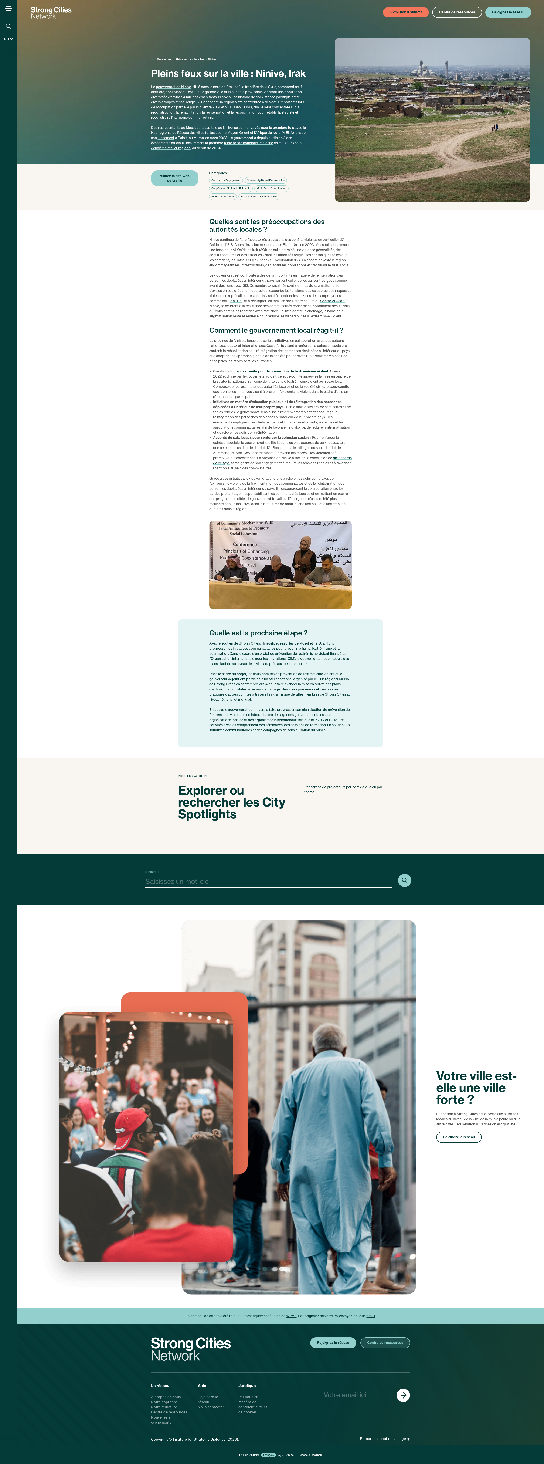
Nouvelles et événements (161, 1419)
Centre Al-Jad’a (332, 301)
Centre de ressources (169, 1412)
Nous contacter (211, 1407)
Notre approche (164, 1402)
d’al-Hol (236, 301)
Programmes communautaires (259, 196)
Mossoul (192, 127)
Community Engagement (226, 180)
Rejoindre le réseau (459, 1137)
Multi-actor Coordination (271, 188)
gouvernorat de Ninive (173, 87)
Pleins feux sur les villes (190, 59)
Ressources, (164, 59)
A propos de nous (166, 1397)
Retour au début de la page (383, 1439)
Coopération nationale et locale (230, 188)
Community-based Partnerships (266, 180)
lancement (166, 138)
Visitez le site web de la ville (174, 178)
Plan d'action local (222, 196)
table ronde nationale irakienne (248, 143)
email (371, 1316)
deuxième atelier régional (171, 148)
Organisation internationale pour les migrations (248, 658)
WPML (291, 1316)
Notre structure (164, 1407)
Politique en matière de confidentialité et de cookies (252, 1404)
